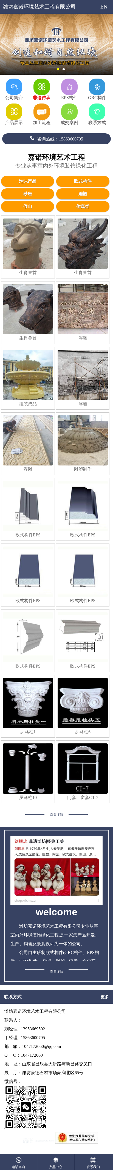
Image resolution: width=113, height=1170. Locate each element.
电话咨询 (18, 1167)
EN (104, 7)
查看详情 (56, 814)
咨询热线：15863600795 (60, 139)
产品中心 (55, 1167)
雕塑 (82, 193)
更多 (105, 997)
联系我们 (93, 1167)
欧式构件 (83, 181)
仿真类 (82, 206)
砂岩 (27, 193)
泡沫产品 (27, 181)
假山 (27, 206)
